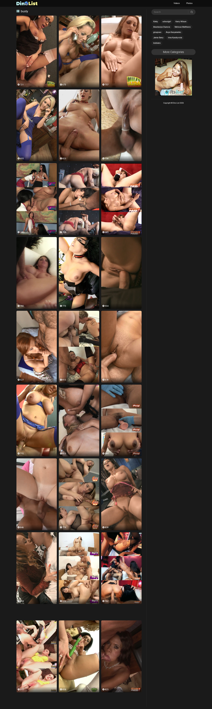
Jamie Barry (158, 37)
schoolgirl (166, 21)
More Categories (173, 52)
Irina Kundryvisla (175, 37)
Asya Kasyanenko (173, 32)
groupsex (157, 32)
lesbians (157, 43)
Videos (177, 3)
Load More (79, 612)
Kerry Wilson (180, 21)
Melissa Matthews (183, 27)
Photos (189, 3)
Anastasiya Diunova (161, 27)
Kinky (155, 21)
